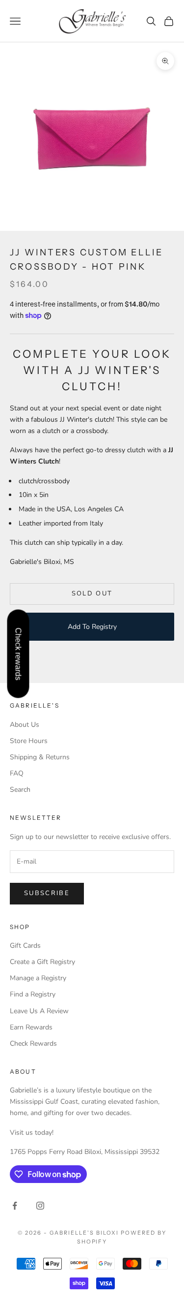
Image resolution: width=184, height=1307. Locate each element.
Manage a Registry (38, 978)
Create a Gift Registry (42, 961)
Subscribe (47, 893)
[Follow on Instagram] (40, 1206)
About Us (24, 724)
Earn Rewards (31, 1027)
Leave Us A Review (39, 1011)
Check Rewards (33, 1043)
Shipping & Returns (40, 757)
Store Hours (29, 741)
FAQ (17, 773)
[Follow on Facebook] (15, 1206)
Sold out (92, 593)
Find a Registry (32, 994)
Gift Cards (25, 945)
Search (20, 789)
